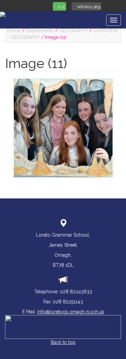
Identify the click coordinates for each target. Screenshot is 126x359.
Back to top (63, 342)
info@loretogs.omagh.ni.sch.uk (70, 311)
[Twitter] (110, 5)
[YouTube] (118, 5)
